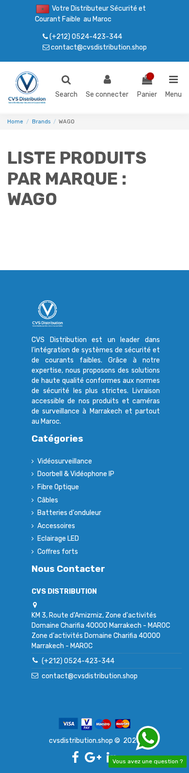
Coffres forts (57, 552)
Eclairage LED (58, 538)
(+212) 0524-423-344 (85, 36)
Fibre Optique (58, 487)
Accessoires (56, 526)
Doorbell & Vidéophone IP (75, 474)
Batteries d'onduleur (69, 513)
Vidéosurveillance (64, 461)
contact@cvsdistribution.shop (98, 47)
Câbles (47, 500)
